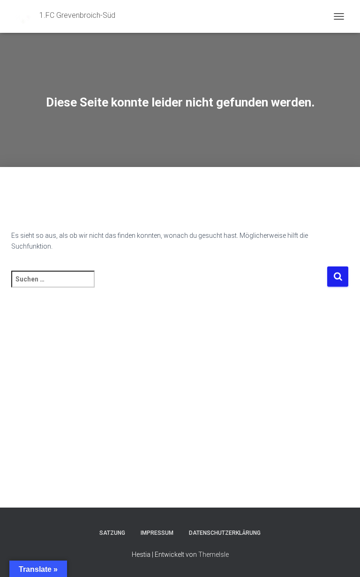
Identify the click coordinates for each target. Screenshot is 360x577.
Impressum (157, 533)
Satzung (112, 533)
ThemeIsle (213, 554)
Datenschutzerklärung (225, 533)
